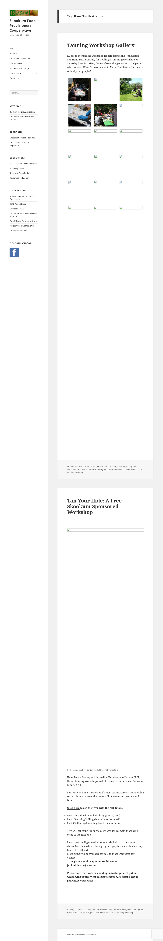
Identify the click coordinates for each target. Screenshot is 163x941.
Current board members (20, 58)
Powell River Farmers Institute (23, 221)
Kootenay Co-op (17, 168)
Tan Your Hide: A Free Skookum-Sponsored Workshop (94, 506)
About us (14, 53)
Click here (73, 807)
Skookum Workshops (19, 68)
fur (142, 909)
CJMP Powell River (18, 204)
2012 (102, 466)
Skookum (91, 466)
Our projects (15, 73)
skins (140, 469)
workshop (71, 469)
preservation (110, 466)
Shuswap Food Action (19, 178)
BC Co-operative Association (22, 112)
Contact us (14, 78)
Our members (16, 63)
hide (87, 912)
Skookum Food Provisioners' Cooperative (23, 25)
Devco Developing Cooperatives (24, 163)
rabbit (134, 469)
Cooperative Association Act (22, 137)
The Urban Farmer (18, 230)
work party (131, 466)
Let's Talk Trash (17, 208)
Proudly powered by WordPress (81, 934)
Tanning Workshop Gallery (101, 45)
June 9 (127, 469)
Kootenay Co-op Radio (19, 173)
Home (12, 48)
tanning (70, 472)
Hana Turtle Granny (94, 469)
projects (103, 909)
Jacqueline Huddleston (114, 469)
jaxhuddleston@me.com (81, 865)
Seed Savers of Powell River (22, 225)
